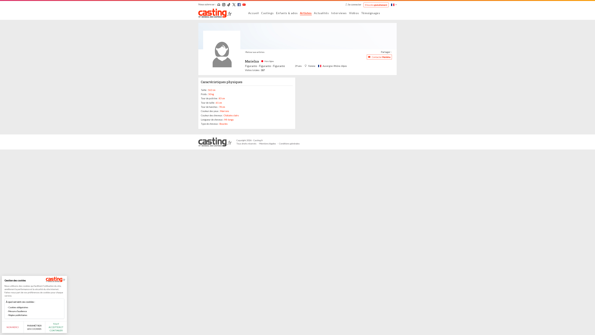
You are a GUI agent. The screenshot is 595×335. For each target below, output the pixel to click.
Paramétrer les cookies (34, 327)
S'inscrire (376, 5)
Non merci (13, 327)
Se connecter (355, 4)
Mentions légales (267, 143)
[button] (394, 4)
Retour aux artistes (255, 52)
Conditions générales (289, 143)
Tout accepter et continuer (56, 327)
